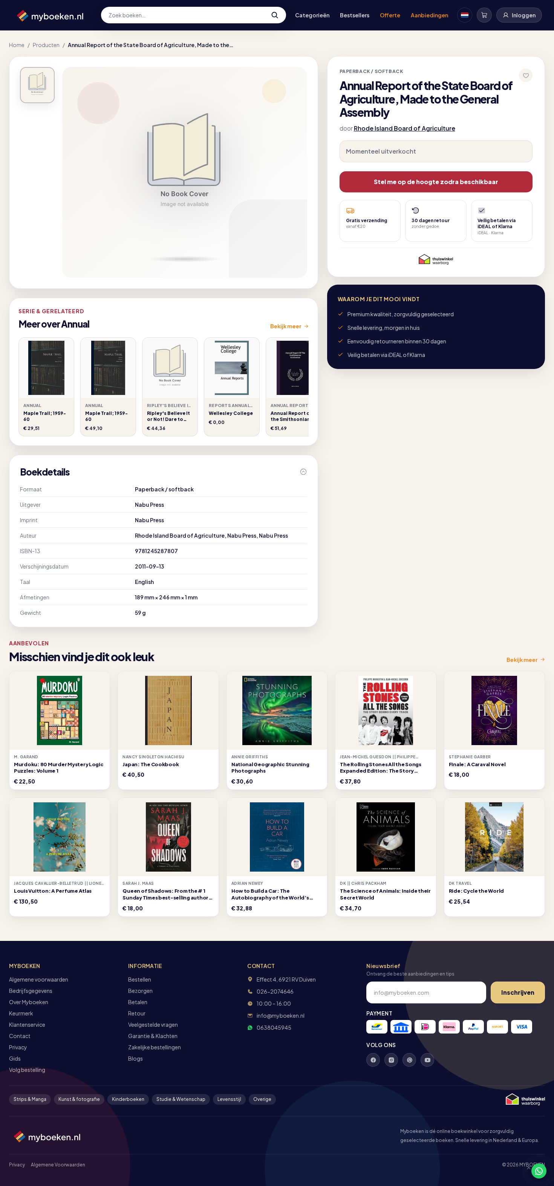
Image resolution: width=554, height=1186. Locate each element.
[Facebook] (373, 1060)
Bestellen (139, 979)
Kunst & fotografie (79, 1099)
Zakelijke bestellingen (154, 1047)
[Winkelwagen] (484, 15)
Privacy (18, 1047)
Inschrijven (517, 992)
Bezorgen (140, 990)
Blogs (135, 1058)
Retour (136, 1013)
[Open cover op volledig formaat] (37, 85)
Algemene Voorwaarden (58, 1165)
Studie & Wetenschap (180, 1099)
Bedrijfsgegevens (30, 990)
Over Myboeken (28, 1001)
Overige (262, 1099)
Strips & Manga (30, 1099)
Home (16, 44)
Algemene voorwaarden (38, 979)
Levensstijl (229, 1099)
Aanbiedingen (429, 15)
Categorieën (312, 15)
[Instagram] (391, 1060)
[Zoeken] (275, 15)
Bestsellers (354, 15)
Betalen (137, 1001)
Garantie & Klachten (153, 1035)
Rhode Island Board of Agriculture (404, 128)
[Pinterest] (409, 1060)
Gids (15, 1058)
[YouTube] (427, 1060)
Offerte (390, 15)
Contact (20, 1035)
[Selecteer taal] (464, 15)
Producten (46, 44)
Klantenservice (27, 1024)
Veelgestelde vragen (153, 1024)
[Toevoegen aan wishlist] (526, 75)
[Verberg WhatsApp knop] (525, 1171)
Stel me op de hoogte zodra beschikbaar (436, 182)
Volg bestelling (27, 1069)
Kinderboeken (128, 1099)
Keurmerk (21, 1013)
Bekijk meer (285, 326)
